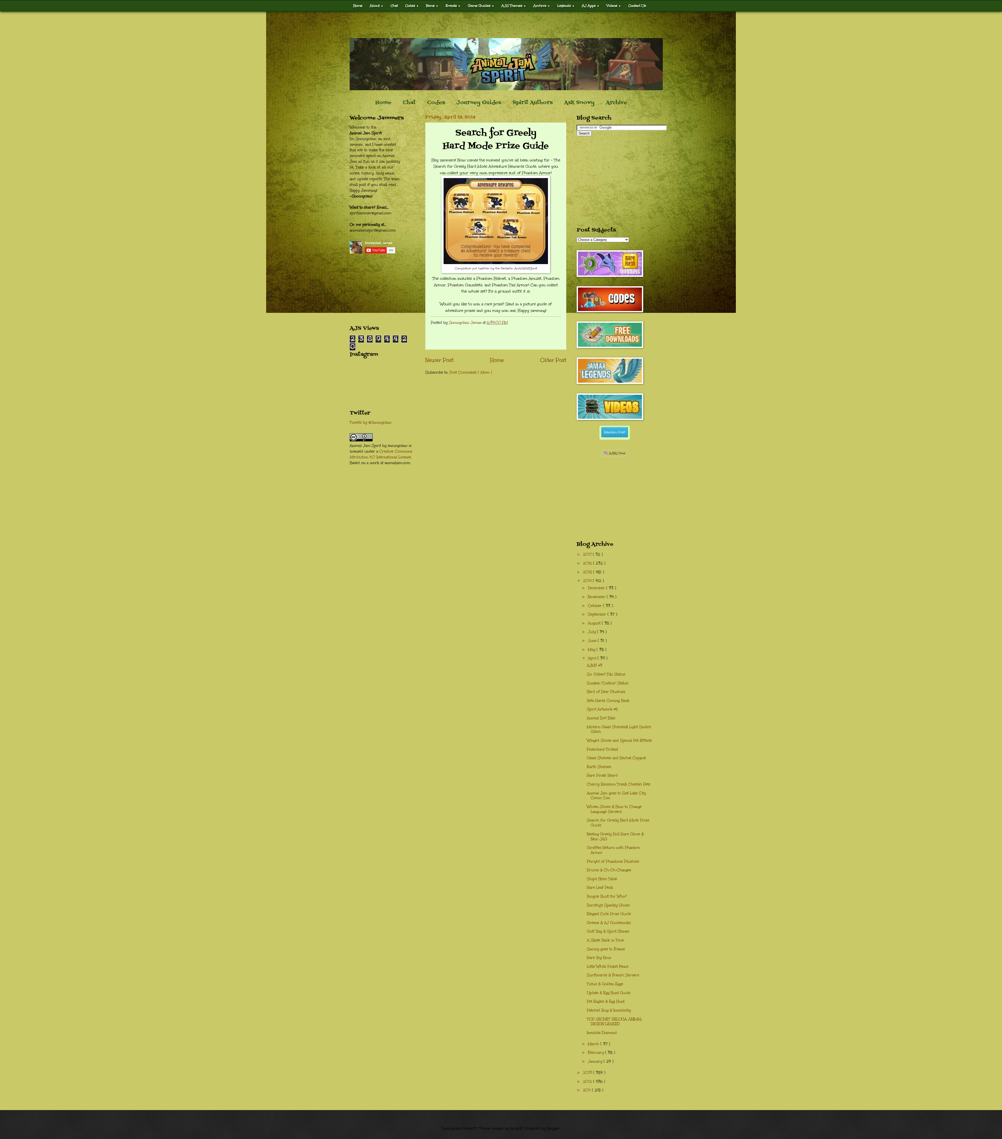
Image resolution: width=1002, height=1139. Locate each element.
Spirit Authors (532, 102)
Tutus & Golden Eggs (605, 984)
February (596, 1052)
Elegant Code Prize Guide (609, 913)
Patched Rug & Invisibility (609, 1010)
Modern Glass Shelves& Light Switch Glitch (619, 729)
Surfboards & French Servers (613, 975)
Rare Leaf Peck (600, 887)
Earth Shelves (599, 766)
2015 (588, 572)
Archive (616, 102)
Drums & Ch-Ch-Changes (609, 870)
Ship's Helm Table (602, 878)
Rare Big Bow (599, 957)
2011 (587, 1090)
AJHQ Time (616, 453)
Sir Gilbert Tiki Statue (606, 674)
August (595, 623)
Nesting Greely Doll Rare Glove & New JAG (615, 837)
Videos (614, 5)
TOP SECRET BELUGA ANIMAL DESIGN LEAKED (614, 1022)
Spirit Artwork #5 (602, 709)
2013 (588, 1072)
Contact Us (637, 5)
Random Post (614, 432)
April (593, 658)
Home (357, 5)
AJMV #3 (594, 665)
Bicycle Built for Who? (607, 896)
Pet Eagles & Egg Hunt (605, 1001)
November (597, 596)
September (597, 614)
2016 (588, 563)
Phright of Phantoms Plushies (613, 861)
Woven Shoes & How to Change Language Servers (614, 809)
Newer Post (439, 360)
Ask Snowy (579, 102)
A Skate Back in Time (605, 940)
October (595, 605)
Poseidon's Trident (602, 749)
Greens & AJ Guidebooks (609, 922)
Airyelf (516, 1128)
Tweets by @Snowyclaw (370, 422)
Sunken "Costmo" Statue (607, 683)
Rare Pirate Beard (602, 775)
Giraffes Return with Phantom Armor (613, 850)
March (594, 1043)
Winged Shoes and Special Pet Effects (619, 740)
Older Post (553, 360)
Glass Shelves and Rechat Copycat (616, 758)
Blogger (553, 1128)
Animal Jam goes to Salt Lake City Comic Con (616, 796)
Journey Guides (478, 102)
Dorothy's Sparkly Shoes (608, 905)
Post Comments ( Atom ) (471, 372)
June (593, 640)
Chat (394, 5)
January (596, 1061)
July (592, 631)
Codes (412, 5)
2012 (588, 1081)
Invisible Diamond (602, 1032)
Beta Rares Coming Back (608, 700)
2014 (588, 580)
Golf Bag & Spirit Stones (608, 931)
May (592, 649)
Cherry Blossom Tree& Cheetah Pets (618, 784)
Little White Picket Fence (607, 966)
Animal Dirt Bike (601, 718)
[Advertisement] (501, 24)
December (597, 588)
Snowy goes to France (606, 949)
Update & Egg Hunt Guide (608, 992)
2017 (588, 554)
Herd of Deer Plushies (606, 691)
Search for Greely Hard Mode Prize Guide (618, 823)
